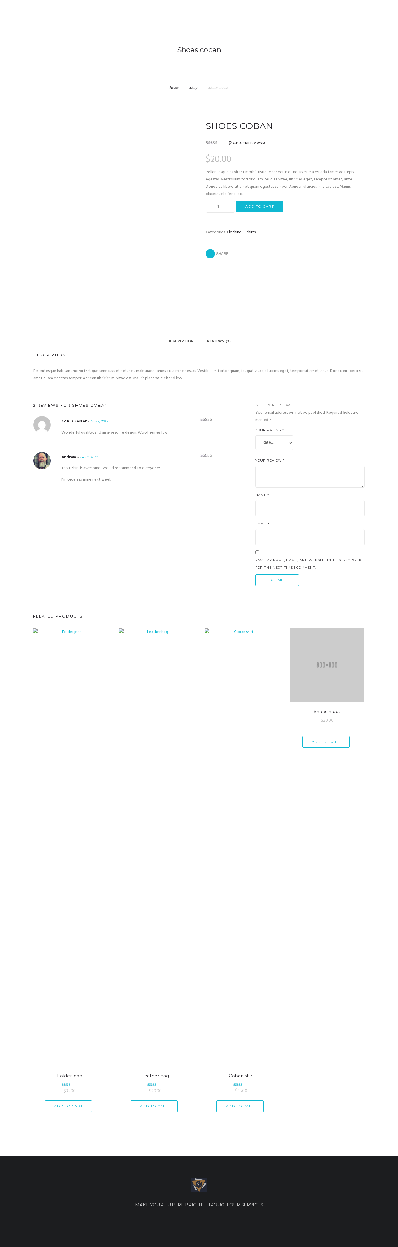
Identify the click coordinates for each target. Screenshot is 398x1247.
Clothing (234, 232)
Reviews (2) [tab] (219, 341)
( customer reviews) (247, 143)
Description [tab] (180, 341)
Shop (193, 87)
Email (262, 524)
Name (262, 495)
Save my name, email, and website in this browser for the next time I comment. (308, 564)
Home (174, 87)
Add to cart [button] (68, 1106)
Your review (270, 460)
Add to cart (259, 206)
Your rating (269, 430)
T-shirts (249, 232)
